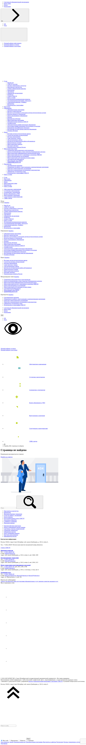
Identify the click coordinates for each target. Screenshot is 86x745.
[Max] (20, 661)
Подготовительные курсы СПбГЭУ (14, 518)
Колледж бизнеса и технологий (16, 114)
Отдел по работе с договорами (13, 515)
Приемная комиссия (7, 550)
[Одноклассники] (20, 635)
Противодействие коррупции (12, 526)
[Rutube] (20, 648)
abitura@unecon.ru (10, 553)
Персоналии (10, 90)
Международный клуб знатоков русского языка (21, 157)
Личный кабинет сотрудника (12, 46)
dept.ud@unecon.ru (10, 561)
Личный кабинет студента (11, 44)
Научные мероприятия (13, 136)
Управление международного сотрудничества (20, 150)
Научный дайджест (12, 145)
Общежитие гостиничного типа (16, 171)
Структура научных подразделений (17, 135)
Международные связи (10, 148)
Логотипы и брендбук (10, 520)
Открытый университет (11, 530)
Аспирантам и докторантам (12, 192)
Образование (8, 108)
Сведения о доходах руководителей (14, 529)
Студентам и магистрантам (12, 190)
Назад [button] (2, 201)
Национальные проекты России (16, 147)
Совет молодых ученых (14, 138)
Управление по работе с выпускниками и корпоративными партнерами (28, 167)
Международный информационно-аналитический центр (23, 153)
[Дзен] (20, 622)
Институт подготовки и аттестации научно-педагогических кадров (26, 112)
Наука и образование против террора (14, 527)
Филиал (9, 117)
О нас (5, 81)
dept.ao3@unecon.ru (33, 575)
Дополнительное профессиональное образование (21, 124)
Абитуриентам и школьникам (12, 189)
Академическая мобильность (15, 159)
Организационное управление (10, 558)
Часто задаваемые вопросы (11, 533)
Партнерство (7, 164)
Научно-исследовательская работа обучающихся (21, 141)
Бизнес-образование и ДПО (12, 193)
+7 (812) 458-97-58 (9, 552)
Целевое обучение (12, 130)
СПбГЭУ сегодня (12, 84)
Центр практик (8, 517)
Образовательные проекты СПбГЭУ (17, 121)
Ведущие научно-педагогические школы (19, 133)
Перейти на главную (7, 457)
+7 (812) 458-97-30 (9, 566)
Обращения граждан (10, 532)
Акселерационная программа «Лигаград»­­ (19, 100)
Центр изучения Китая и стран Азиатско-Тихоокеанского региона (26, 151)
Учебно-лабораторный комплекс (16, 88)
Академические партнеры (14, 165)
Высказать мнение (9, 523)
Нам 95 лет (10, 82)
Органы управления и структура (16, 85)
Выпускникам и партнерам (12, 195)
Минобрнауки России (10, 536)
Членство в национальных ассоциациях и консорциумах (23, 170)
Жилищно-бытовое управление (13, 514)
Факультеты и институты (14, 87)
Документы (10, 91)
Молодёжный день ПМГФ (15, 160)
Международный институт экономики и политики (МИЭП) (24, 154)
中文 (5, 25)
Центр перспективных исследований (18, 156)
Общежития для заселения (15, 93)
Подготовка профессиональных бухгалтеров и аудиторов (23, 126)
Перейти (6, 202)
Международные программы (15, 120)
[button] (14, 34)
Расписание (7, 6)
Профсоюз (10, 94)
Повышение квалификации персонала (18, 127)
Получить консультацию (11, 535)
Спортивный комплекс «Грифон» (17, 102)
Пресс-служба (11, 97)
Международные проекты (14, 144)
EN (5, 24)
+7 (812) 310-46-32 (9, 559)
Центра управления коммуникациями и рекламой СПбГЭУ (46, 681)
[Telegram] (20, 610)
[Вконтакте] (20, 597)
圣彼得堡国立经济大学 (14, 162)
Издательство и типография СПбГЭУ (18, 173)
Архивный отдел (6, 572)
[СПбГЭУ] (18, 78)
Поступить (7, 106)
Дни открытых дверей (7, 742)
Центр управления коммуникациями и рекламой (15, 565)
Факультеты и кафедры (49, 742)
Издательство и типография (15, 105)
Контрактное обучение (13, 118)
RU (2, 21)
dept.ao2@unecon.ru (22, 575)
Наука (5, 132)
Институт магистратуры (14, 111)
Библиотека (10, 103)
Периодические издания (14, 142)
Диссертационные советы (14, 139)
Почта (6, 5)
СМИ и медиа (8, 198)
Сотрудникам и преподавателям (13, 196)
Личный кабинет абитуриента (12, 43)
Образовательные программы (15, 109)
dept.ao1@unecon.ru (10, 575)
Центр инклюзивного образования (17, 115)
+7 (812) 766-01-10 (9, 574)
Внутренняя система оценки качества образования (21, 129)
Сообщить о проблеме (10, 521)
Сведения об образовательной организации (16, 2)
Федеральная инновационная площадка (18, 99)
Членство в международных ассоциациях (19, 168)
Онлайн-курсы (11, 123)
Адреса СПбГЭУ (12, 96)
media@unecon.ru (10, 568)
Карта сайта (7, 3)
